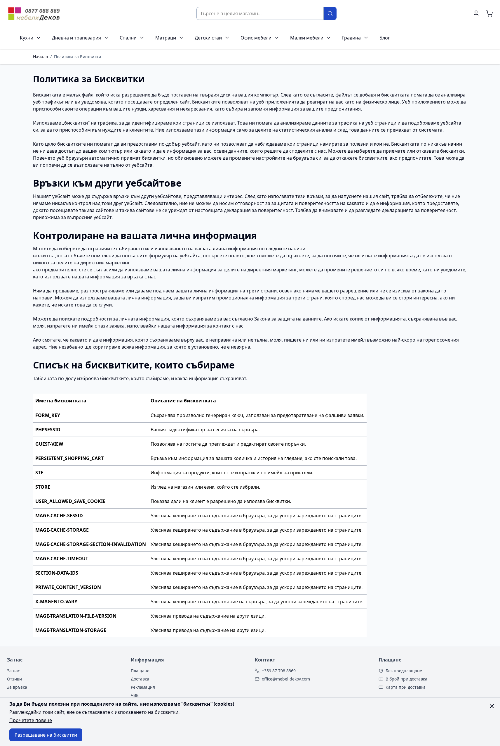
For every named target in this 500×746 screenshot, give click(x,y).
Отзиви (14, 679)
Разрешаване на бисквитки (46, 735)
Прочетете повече (30, 720)
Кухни (26, 38)
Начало (40, 56)
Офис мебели (256, 38)
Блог (384, 38)
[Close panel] (492, 706)
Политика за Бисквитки (77, 56)
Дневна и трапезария (76, 38)
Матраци (165, 38)
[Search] (330, 13)
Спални (128, 38)
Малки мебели (306, 38)
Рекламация (143, 687)
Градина (351, 38)
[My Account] (476, 13)
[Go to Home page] (34, 13)
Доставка (140, 679)
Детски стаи (208, 38)
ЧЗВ (135, 695)
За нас (13, 670)
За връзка (17, 687)
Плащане (140, 670)
